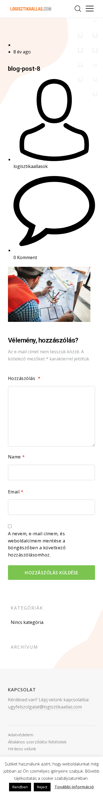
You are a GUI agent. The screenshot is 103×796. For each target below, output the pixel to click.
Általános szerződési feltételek (37, 742)
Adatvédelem (20, 734)
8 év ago (22, 52)
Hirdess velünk (22, 748)
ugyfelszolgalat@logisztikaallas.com (45, 707)
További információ (74, 786)
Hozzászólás (24, 378)
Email (16, 492)
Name (16, 457)
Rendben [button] (20, 786)
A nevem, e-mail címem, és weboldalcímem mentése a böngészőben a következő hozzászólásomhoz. (37, 544)
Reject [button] (42, 786)
